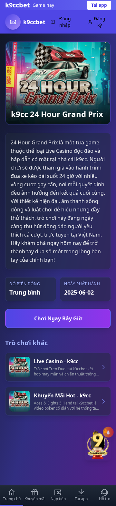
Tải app (99, 5)
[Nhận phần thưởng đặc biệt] (98, 447)
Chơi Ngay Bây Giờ (58, 318)
